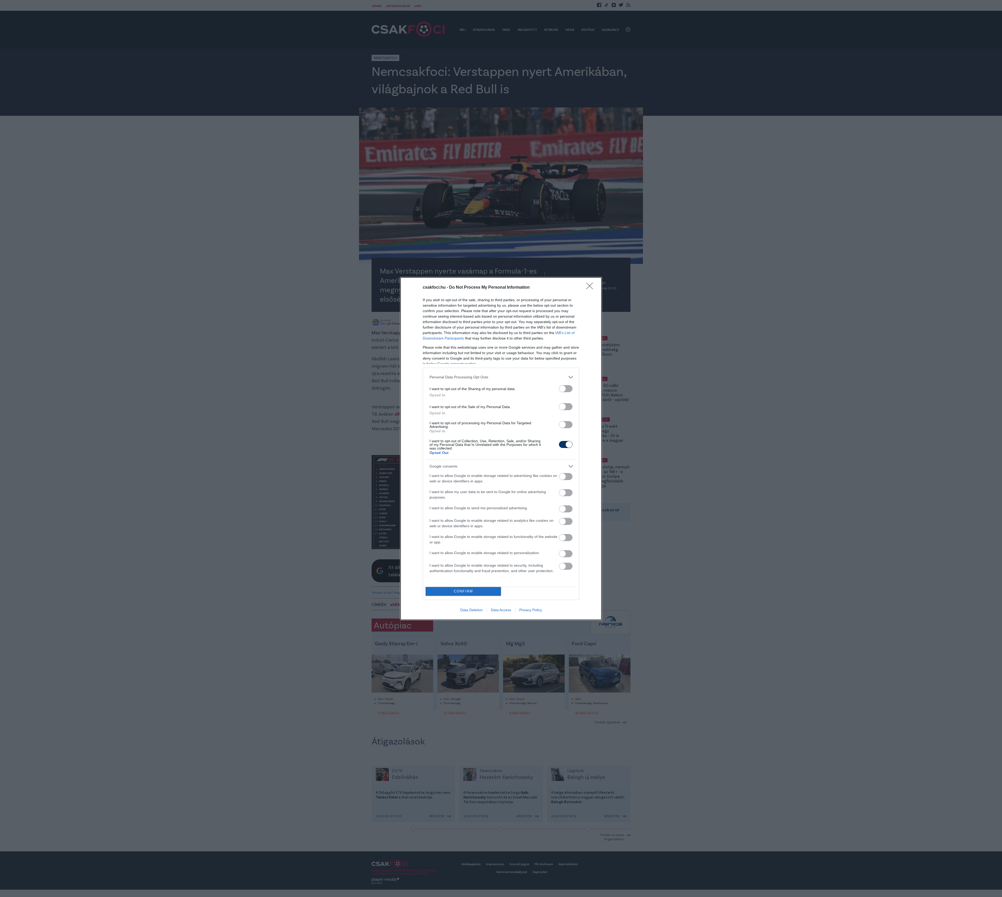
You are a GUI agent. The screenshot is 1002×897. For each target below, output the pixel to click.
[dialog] (501, 448)
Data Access (501, 610)
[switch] (565, 388)
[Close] (591, 288)
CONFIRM (463, 591)
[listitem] (501, 377)
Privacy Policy (530, 610)
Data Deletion (471, 610)
